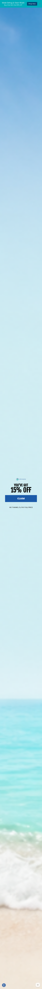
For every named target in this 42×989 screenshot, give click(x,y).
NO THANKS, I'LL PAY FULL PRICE (21, 507)
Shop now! (32, 4)
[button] (4, 985)
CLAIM (21, 498)
